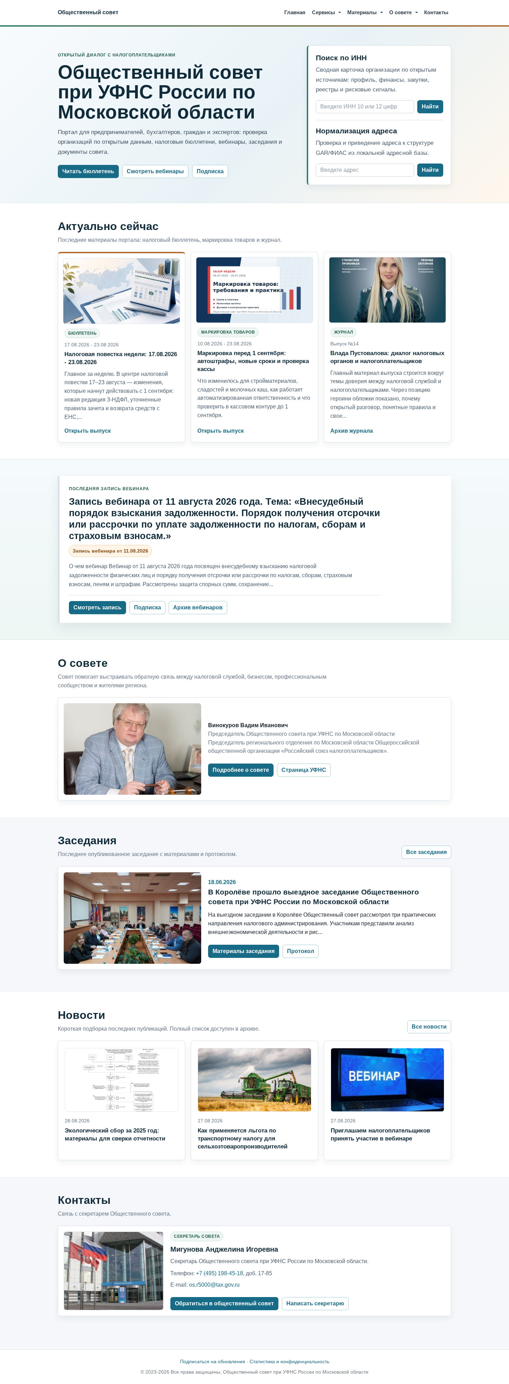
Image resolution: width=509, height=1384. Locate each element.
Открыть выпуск (87, 431)
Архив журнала (351, 431)
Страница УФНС (304, 770)
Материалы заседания (244, 951)
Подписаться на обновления (212, 1361)
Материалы (362, 12)
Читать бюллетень (88, 171)
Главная (294, 12)
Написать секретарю (315, 1303)
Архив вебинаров (198, 607)
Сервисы (323, 12)
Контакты (436, 12)
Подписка (210, 171)
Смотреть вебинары (155, 171)
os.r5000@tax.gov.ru (214, 1285)
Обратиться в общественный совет (224, 1303)
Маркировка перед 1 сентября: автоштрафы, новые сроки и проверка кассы (253, 361)
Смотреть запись (97, 607)
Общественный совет (88, 12)
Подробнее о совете (241, 770)
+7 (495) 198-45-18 (219, 1273)
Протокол (300, 951)
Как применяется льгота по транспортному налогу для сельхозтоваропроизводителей (242, 1138)
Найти (430, 106)
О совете (400, 12)
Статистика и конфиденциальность (289, 1361)
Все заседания (426, 852)
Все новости (429, 1027)
